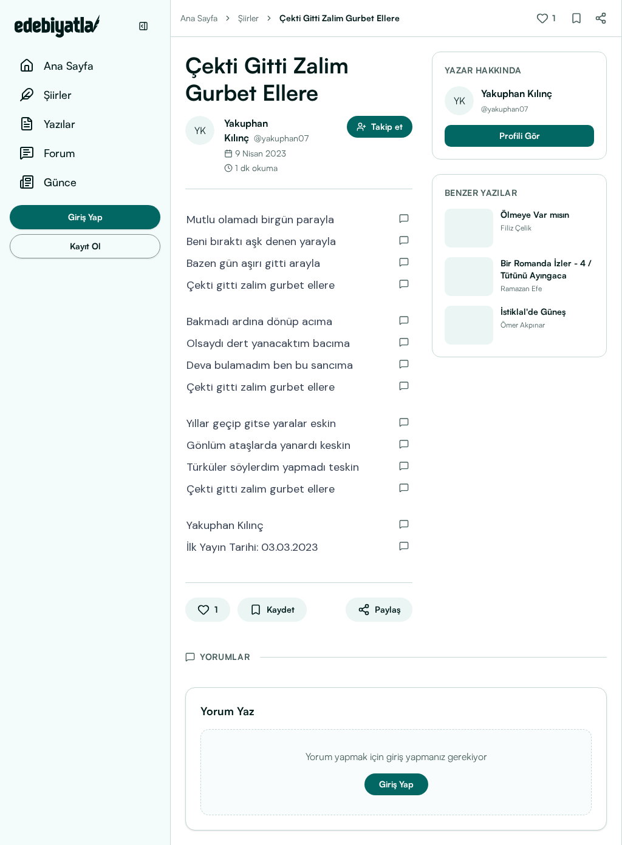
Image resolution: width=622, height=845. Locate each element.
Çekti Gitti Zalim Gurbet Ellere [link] (339, 18)
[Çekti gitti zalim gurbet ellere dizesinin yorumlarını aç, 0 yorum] (403, 283)
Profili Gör (519, 135)
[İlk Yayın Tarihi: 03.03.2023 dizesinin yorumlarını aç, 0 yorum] (403, 545)
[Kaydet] (576, 18)
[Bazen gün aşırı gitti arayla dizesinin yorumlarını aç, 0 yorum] (403, 262)
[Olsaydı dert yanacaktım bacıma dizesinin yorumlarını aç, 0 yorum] (403, 342)
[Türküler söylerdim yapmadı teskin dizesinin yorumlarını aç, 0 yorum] (403, 465)
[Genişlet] (170, 422)
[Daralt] (143, 26)
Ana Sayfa (198, 18)
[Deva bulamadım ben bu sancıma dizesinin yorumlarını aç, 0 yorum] (403, 363)
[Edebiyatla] (73, 26)
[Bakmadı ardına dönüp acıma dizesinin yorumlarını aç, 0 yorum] (403, 320)
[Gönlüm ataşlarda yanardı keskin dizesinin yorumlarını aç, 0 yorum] (403, 444)
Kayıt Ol (85, 246)
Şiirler (248, 18)
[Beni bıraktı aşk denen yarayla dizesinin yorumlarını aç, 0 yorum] (403, 240)
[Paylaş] (601, 18)
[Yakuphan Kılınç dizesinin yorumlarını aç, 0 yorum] (403, 524)
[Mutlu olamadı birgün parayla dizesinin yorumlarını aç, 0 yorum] (403, 218)
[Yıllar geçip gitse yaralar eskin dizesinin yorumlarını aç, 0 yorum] (403, 422)
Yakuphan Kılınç (516, 93)
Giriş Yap (85, 217)
